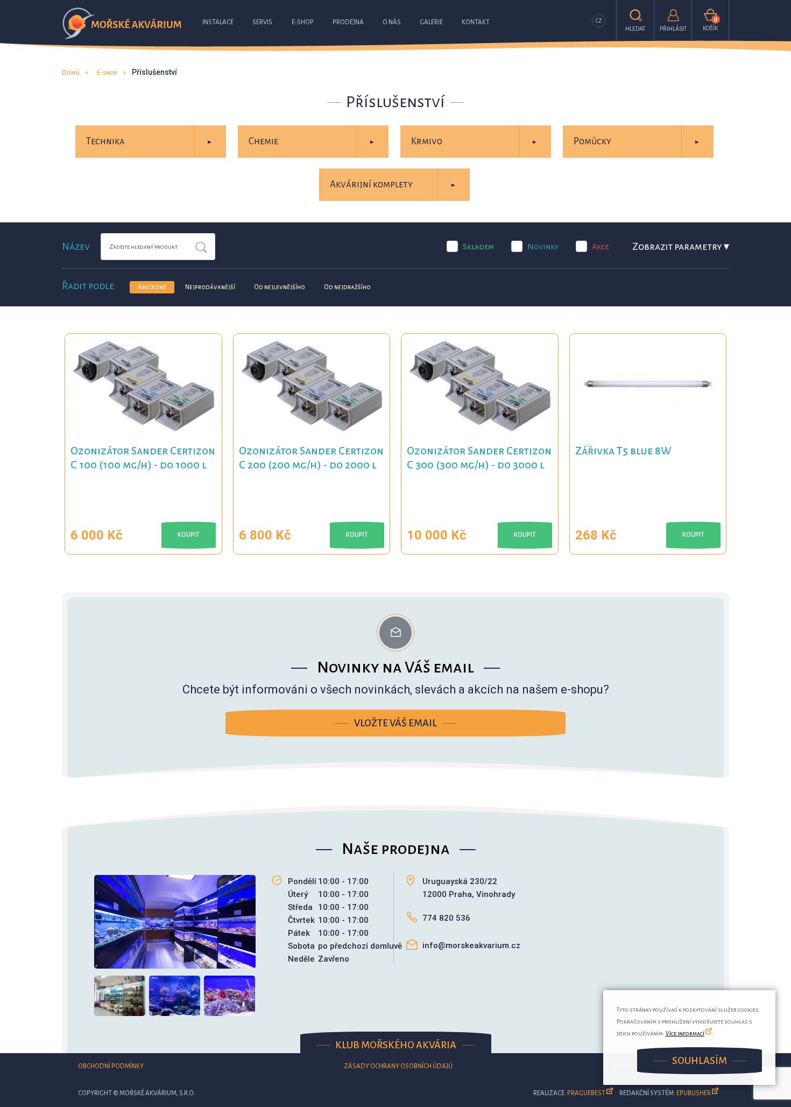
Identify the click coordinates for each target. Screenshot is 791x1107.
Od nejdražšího (347, 287)
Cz (599, 21)
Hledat (201, 248)
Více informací (685, 1033)
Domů (71, 72)
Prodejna (348, 22)
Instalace (218, 22)
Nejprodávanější (210, 287)
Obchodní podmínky (111, 1066)
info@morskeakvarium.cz (471, 945)
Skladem (478, 246)
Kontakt (476, 22)
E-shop (303, 22)
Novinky (543, 246)
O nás (392, 22)
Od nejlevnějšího (279, 287)
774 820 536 (446, 918)
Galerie (431, 22)
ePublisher (693, 1093)
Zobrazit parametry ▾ (680, 246)
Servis (262, 22)
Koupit (189, 534)
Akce (600, 246)
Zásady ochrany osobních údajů (398, 1066)
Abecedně (152, 287)
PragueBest (586, 1093)
